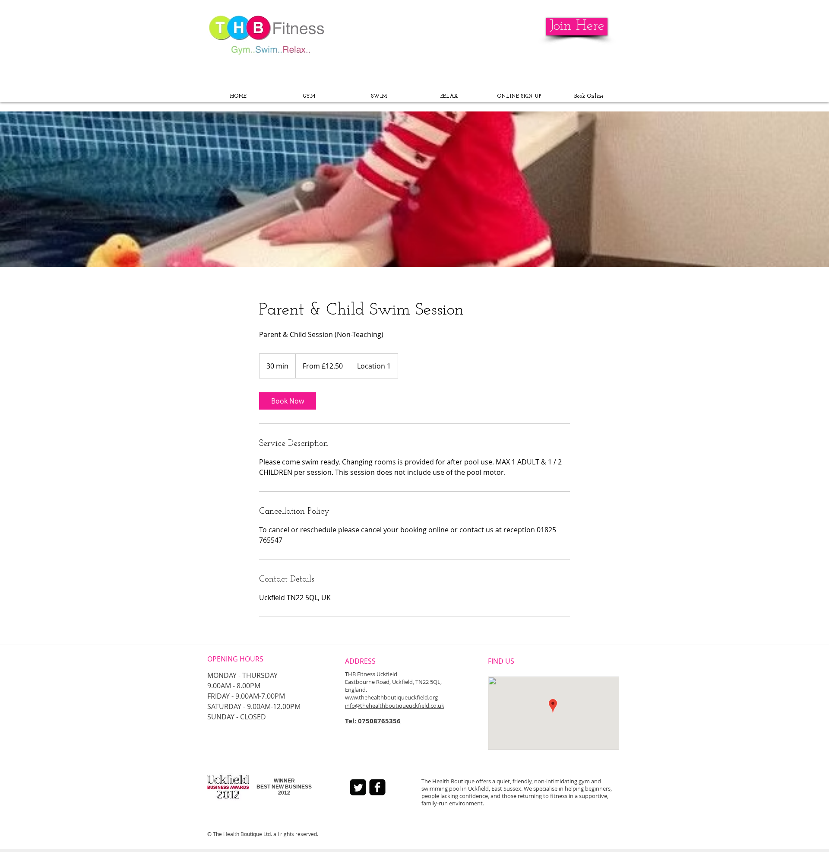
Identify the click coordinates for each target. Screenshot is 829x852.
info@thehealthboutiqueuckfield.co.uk (394, 705)
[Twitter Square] (358, 787)
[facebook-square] (377, 787)
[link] (287, 401)
